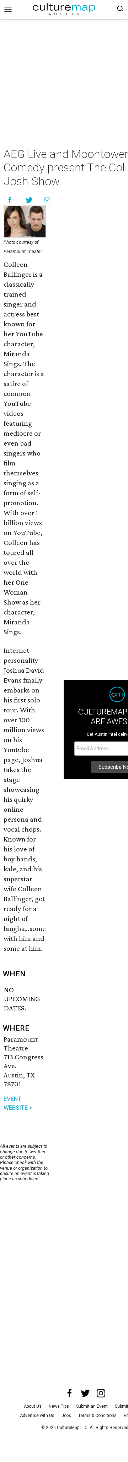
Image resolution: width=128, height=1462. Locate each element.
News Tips (59, 1406)
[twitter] (85, 1393)
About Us (33, 1406)
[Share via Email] (47, 199)
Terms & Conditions (97, 1415)
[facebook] (69, 1393)
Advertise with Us (37, 1415)
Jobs (66, 1415)
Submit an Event (92, 1406)
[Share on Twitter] (29, 200)
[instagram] (101, 1393)
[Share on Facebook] (10, 200)
